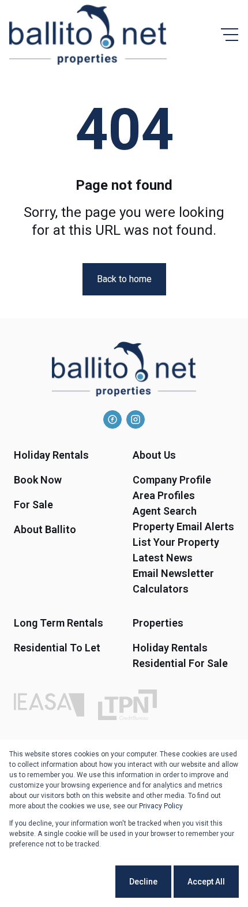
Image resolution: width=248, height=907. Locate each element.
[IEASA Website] (49, 705)
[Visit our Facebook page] (112, 419)
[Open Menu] (229, 34)
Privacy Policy (161, 806)
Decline (143, 881)
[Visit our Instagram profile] (135, 419)
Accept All (206, 881)
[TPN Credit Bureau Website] (127, 704)
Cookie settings (69, 881)
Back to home (124, 278)
